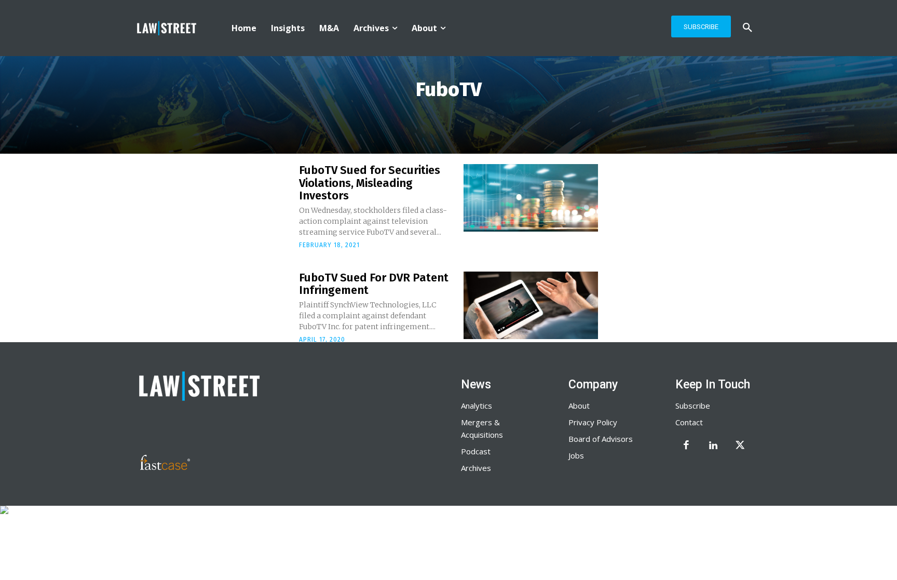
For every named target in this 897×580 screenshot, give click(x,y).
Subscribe (692, 405)
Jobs (576, 455)
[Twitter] (740, 446)
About (579, 405)
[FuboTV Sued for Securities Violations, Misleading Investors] (531, 198)
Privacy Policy (592, 422)
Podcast (476, 451)
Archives (476, 468)
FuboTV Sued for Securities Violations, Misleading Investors (369, 182)
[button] (747, 28)
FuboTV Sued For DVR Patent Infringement (373, 284)
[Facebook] (686, 446)
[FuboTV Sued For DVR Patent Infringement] (531, 305)
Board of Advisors (600, 439)
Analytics (476, 405)
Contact (689, 422)
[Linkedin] (713, 446)
